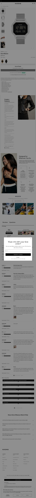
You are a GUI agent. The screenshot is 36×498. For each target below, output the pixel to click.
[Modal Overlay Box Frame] (18, 249)
